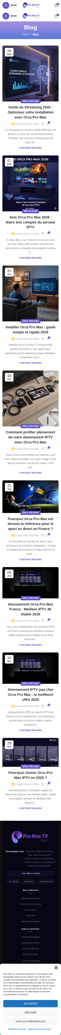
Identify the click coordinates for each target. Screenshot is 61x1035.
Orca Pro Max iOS (30, 948)
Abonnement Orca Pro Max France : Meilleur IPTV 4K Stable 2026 (30, 609)
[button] (56, 967)
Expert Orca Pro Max (27, 124)
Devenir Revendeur (30, 921)
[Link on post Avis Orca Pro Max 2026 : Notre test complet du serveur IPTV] (30, 183)
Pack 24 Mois (30, 909)
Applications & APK (30, 942)
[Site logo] (31, 5)
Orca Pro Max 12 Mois (30, 904)
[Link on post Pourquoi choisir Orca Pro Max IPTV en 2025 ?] (30, 752)
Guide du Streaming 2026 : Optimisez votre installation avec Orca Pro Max (31, 112)
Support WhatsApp (31, 960)
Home (25, 34)
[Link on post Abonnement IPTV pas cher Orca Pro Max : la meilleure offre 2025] (30, 668)
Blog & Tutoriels (30, 954)
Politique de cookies (17, 1029)
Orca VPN (30, 915)
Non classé (30, 211)
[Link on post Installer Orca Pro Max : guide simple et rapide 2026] (30, 293)
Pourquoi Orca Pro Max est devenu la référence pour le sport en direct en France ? (30, 524)
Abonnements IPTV (30, 898)
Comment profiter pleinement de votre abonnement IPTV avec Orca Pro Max (30, 437)
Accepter (30, 1003)
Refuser (30, 1012)
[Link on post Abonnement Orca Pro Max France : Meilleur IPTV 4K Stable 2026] (30, 582)
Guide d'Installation (30, 936)
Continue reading (30, 148)
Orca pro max (30, 101)
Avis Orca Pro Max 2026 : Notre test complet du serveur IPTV (30, 222)
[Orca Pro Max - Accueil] (30, 838)
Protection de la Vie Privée (39, 1029)
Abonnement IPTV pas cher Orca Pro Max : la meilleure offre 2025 (31, 695)
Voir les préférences (30, 1021)
